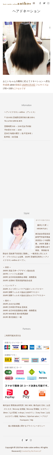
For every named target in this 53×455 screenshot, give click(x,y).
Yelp (31, 420)
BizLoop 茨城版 (33, 409)
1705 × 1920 (8, 88)
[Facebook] (40, 3)
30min (5, 412)
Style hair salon (33, 416)
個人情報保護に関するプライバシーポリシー (26, 426)
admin (12, 84)
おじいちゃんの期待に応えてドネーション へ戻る (26, 81)
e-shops (21, 412)
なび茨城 (13, 412)
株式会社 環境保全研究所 (13, 405)
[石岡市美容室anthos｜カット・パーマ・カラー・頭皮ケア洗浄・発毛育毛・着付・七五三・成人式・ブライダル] (17, 3)
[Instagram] (48, 3)
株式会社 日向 (39, 405)
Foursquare (24, 420)
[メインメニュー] (33, 3)
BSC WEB (28, 405)
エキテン (44, 409)
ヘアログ (44, 416)
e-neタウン (30, 412)
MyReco (23, 416)
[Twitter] (44, 3)
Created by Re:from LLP (31, 451)
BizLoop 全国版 (19, 409)
